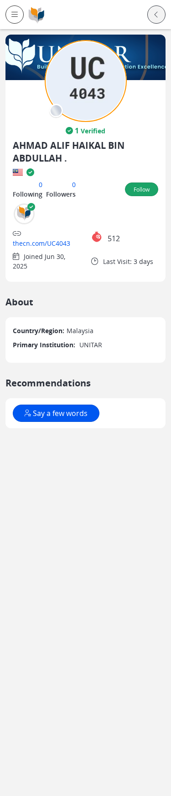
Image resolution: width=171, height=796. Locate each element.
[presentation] (56, 110)
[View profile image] (86, 80)
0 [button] (40, 184)
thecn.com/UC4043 (41, 243)
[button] (14, 14)
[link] (36, 14)
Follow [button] (142, 189)
